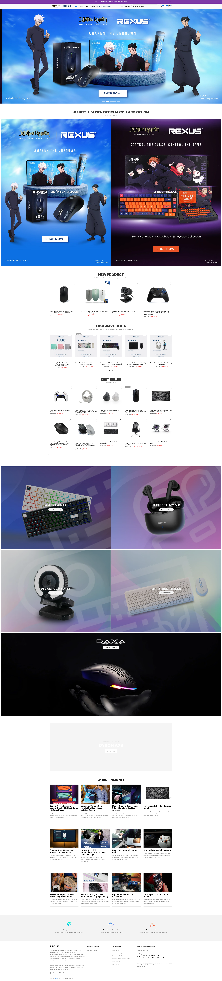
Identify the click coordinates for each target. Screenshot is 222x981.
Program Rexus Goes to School (121, 958)
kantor (75, 952)
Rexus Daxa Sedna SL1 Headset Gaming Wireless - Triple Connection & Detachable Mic (86, 411)
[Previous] (50, 454)
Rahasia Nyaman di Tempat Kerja (125, 851)
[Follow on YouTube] (60, 973)
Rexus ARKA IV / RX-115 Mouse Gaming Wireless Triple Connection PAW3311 (135, 411)
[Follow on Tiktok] (63, 973)
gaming (60, 952)
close (52, 1)
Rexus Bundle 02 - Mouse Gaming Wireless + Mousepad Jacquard (136, 363)
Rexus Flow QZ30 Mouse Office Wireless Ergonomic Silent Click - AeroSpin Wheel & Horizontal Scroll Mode (85, 445)
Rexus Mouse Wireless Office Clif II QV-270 (110, 410)
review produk (74, 960)
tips (66, 960)
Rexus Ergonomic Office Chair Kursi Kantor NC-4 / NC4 (135, 443)
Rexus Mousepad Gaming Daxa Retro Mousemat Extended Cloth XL (161, 410)
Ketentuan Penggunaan (119, 953)
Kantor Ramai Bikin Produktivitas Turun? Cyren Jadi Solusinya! (93, 852)
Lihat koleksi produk (110, 647)
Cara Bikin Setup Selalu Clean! (157, 850)
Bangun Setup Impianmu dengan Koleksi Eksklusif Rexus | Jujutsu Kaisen (64, 808)
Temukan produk (55, 509)
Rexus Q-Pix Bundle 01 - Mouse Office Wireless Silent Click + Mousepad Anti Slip (61, 364)
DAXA (76, 6)
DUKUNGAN (94, 6)
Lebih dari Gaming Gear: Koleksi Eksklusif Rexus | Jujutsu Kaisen (92, 808)
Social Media (116, 961)
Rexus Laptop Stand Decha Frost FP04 (159, 442)
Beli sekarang (111, 751)
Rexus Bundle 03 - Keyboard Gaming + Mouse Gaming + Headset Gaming (111, 363)
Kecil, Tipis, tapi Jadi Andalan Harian (157, 895)
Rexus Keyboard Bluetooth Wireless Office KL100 (110, 442)
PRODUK (81, 6)
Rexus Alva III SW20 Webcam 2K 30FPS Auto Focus (125, 312)
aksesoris (66, 952)
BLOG (87, 6)
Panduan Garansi (92, 950)
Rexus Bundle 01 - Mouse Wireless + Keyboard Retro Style (86, 363)
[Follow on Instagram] (56, 973)
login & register (125, 6)
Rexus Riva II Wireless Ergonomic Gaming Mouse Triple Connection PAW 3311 (62, 312)
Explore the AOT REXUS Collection (122, 895)
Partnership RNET (117, 956)
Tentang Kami (116, 950)
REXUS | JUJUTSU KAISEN (105, 6)
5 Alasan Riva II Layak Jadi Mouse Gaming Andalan (62, 851)
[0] (161, 6)
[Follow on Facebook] (50, 973)
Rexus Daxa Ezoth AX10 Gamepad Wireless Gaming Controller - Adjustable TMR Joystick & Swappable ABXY (158, 313)
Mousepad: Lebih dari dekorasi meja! (158, 807)
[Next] (172, 454)
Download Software (93, 953)
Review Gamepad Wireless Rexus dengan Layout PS (62, 895)
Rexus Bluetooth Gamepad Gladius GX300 (60, 410)
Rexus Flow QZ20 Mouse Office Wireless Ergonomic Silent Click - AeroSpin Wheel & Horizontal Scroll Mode (60, 443)
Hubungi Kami (116, 964)
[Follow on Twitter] (53, 973)
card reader (73, 954)
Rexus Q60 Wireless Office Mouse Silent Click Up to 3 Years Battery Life (94, 312)
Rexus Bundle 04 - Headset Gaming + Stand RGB (161, 363)
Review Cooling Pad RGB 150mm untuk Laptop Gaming (94, 895)
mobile (71, 952)
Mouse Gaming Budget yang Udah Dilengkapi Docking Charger (125, 808)
